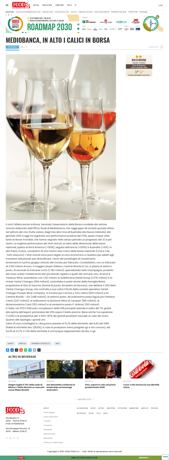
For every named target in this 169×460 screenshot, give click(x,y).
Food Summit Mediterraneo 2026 (28, 12)
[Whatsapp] (18, 438)
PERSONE (59, 5)
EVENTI (93, 408)
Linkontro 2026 (47, 12)
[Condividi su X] (16, 350)
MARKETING (134, 408)
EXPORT (101, 408)
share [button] (161, 47)
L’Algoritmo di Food (85, 12)
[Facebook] (7, 438)
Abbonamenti (49, 434)
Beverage (12, 47)
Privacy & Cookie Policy (53, 442)
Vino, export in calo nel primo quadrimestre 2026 (100, 386)
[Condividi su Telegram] (30, 350)
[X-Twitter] (14, 438)
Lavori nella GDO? (51, 417)
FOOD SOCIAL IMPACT (102, 12)
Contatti (47, 421)
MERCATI (144, 408)
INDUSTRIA (47, 5)
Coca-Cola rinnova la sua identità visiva (141, 386)
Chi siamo (48, 425)
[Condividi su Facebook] (7, 350)
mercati (22, 343)
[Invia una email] (34, 350)
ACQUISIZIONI (82, 408)
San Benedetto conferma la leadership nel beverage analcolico (61, 387)
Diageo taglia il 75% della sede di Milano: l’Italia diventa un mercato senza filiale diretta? (26, 387)
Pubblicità (48, 429)
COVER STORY (133, 12)
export (10, 343)
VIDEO (105, 413)
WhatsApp (143, 12)
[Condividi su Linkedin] (12, 350)
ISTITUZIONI (122, 408)
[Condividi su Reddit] (21, 350)
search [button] (75, 5)
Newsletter (48, 438)
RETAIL (36, 5)
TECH (69, 5)
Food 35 (74, 12)
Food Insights (49, 412)
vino (57, 343)
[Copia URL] (39, 350)
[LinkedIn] (10, 438)
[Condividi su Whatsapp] (25, 350)
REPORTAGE (81, 413)
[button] (7, 5)
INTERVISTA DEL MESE (118, 12)
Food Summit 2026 (62, 12)
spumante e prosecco (41, 343)
